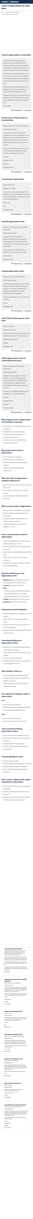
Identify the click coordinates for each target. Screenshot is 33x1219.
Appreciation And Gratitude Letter (12, 12)
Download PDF (28, 110)
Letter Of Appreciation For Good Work (10, 14)
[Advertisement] (16, 33)
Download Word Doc (17, 110)
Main (3, 12)
